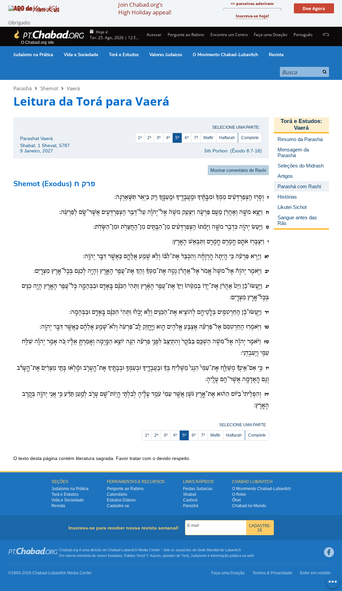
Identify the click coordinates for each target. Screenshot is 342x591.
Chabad (114, 550)
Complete (250, 137)
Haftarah (227, 137)
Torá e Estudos (124, 55)
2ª (149, 137)
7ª (196, 137)
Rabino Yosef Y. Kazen (142, 556)
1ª (140, 137)
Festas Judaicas (197, 488)
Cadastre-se (118, 505)
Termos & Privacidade (272, 573)
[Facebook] (329, 552)
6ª (186, 137)
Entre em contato (315, 573)
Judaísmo (199, 556)
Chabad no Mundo (249, 505)
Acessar (154, 34)
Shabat (189, 494)
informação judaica (226, 556)
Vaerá (73, 88)
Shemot (49, 88)
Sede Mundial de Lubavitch (219, 550)
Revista (276, 55)
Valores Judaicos (165, 55)
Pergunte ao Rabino (186, 34)
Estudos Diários (121, 500)
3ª (158, 137)
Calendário (117, 494)
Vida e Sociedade (81, 55)
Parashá (22, 88)
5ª (177, 137)
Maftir (208, 137)
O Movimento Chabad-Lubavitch (225, 55)
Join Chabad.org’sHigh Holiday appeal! (144, 8)
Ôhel (236, 500)
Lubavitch (129, 550)
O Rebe (239, 494)
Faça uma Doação (270, 34)
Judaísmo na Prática (33, 55)
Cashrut (190, 500)
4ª (168, 137)
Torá (185, 556)
